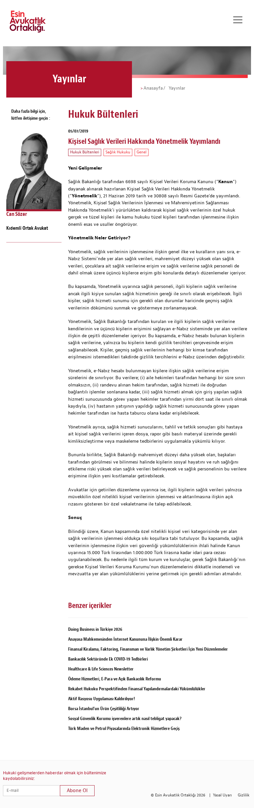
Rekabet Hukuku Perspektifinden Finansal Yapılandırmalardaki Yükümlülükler (136, 689)
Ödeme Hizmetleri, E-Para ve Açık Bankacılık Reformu (114, 679)
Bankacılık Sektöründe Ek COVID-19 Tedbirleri (108, 659)
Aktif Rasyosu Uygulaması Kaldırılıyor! (101, 699)
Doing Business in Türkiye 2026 (95, 629)
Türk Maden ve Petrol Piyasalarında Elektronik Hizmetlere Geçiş (124, 728)
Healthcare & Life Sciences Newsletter (101, 669)
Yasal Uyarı (222, 795)
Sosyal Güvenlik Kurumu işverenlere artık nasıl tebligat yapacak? (125, 718)
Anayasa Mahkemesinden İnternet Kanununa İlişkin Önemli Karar (125, 639)
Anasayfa (153, 88)
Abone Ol (77, 791)
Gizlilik (243, 795)
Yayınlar (176, 88)
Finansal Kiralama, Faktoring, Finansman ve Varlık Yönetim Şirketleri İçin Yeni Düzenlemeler (148, 649)
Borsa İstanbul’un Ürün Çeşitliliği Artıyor (103, 708)
